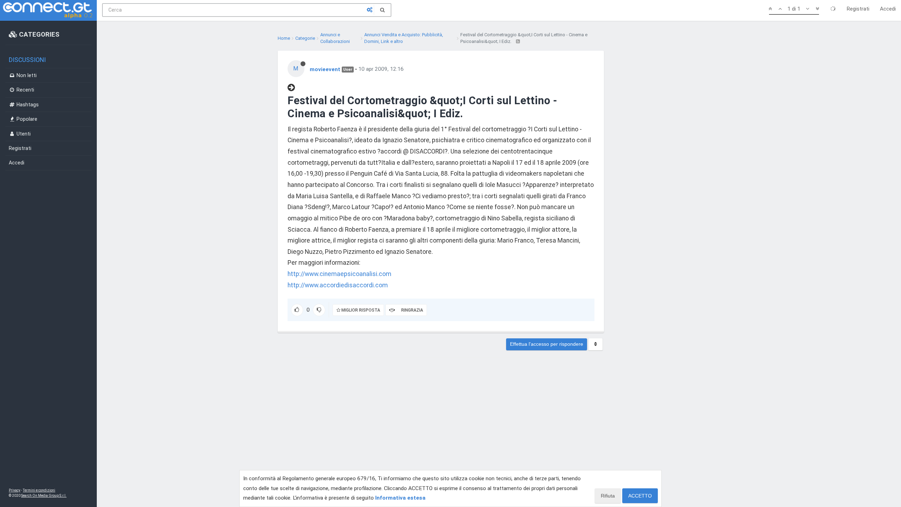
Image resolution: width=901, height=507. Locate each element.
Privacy (14, 490)
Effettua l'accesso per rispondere (546, 344)
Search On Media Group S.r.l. (44, 495)
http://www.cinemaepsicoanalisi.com (339, 273)
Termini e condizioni (39, 490)
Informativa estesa (400, 498)
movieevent (325, 69)
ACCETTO (640, 496)
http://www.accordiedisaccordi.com (338, 285)
